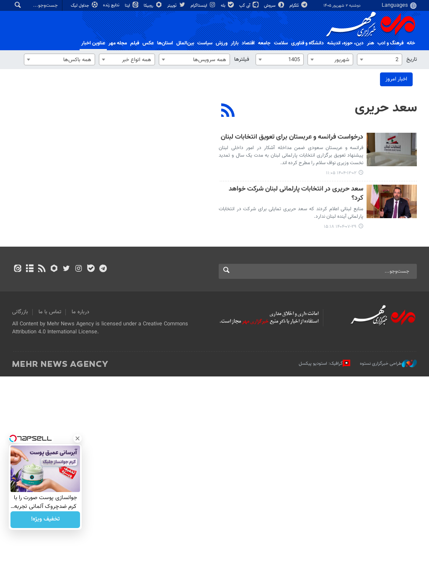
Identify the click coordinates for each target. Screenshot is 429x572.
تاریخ (411, 59)
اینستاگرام (199, 6)
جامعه (264, 43)
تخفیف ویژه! (45, 519)
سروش (270, 6)
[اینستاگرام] (78, 269)
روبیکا (149, 6)
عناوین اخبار (93, 43)
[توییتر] (66, 269)
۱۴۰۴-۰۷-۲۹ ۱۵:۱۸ (340, 226)
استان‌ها (165, 43)
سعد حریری (386, 108)
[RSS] (228, 111)
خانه (411, 43)
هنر (370, 43)
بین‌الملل (185, 43)
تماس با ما (50, 312)
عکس (148, 43)
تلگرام (294, 6)
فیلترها (241, 59)
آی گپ (245, 6)
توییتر (172, 6)
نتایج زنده (112, 5)
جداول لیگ (80, 6)
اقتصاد (248, 43)
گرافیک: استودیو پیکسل (321, 363)
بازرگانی (20, 312)
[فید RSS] (41, 269)
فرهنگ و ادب (390, 43)
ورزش (221, 43)
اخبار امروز (396, 79)
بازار (234, 43)
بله (224, 6)
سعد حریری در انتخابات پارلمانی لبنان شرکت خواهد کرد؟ (296, 194)
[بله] (90, 269)
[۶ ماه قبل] (392, 149)
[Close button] (77, 438)
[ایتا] (17, 269)
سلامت (281, 43)
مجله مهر (118, 43)
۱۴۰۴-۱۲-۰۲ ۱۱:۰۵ (341, 173)
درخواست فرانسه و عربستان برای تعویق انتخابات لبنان (292, 137)
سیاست (204, 43)
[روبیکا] (54, 269)
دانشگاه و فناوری (307, 43)
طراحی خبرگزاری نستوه (381, 363)
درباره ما (80, 312)
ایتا (128, 6)
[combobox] (379, 59)
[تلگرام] (103, 269)
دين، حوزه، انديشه (345, 43)
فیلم (134, 43)
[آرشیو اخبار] (29, 269)
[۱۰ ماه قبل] (392, 201)
